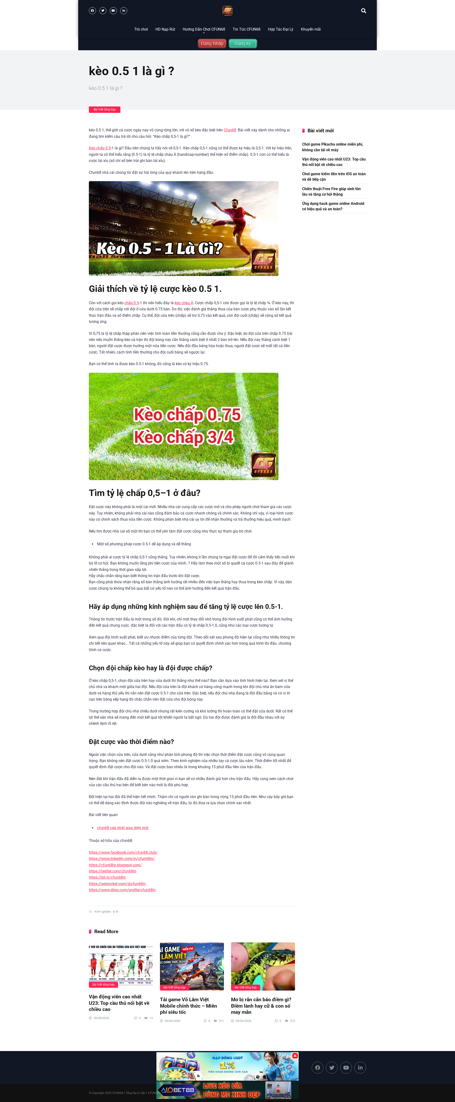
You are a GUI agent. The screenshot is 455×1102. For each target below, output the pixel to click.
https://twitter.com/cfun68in (112, 871)
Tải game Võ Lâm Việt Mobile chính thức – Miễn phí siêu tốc (188, 1005)
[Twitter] (102, 10)
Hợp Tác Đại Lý (280, 29)
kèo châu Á (184, 303)
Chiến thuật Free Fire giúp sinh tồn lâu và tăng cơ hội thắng (331, 192)
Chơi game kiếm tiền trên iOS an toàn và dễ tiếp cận (334, 177)
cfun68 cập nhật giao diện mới (122, 828)
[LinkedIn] (123, 10)
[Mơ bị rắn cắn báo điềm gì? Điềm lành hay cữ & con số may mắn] (263, 966)
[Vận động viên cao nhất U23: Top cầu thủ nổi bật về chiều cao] (121, 965)
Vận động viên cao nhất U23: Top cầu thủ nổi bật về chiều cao (119, 1003)
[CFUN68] (227, 10)
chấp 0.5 (131, 303)
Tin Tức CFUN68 (246, 29)
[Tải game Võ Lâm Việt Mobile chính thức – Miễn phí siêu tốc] (192, 966)
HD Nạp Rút (165, 29)
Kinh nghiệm (102, 911)
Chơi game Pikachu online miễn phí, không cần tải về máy (332, 147)
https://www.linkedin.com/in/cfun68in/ (122, 858)
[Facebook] (92, 10)
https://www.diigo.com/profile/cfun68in (122, 890)
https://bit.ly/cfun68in (107, 877)
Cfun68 (230, 130)
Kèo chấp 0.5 (100, 148)
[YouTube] (113, 10)
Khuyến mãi (311, 29)
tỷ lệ (115, 911)
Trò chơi (141, 29)
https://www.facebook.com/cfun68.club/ (123, 852)
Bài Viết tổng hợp (105, 109)
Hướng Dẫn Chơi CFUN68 (204, 29)
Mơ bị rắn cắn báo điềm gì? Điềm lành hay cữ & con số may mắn (261, 1005)
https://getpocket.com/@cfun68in (117, 884)
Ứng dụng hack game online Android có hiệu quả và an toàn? (333, 206)
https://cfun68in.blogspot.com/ (115, 865)
